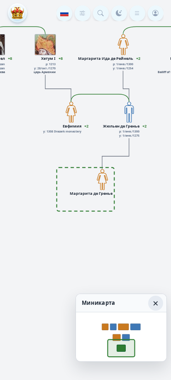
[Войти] (156, 13)
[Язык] (64, 13)
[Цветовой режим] (119, 13)
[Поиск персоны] (101, 13)
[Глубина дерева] (82, 13)
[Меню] (137, 13)
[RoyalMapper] (17, 12)
